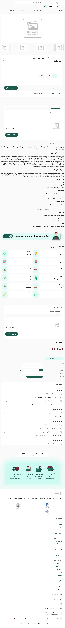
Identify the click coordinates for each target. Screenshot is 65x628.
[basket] (45, 6)
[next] (3, 47)
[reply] (6, 394)
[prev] (62, 47)
